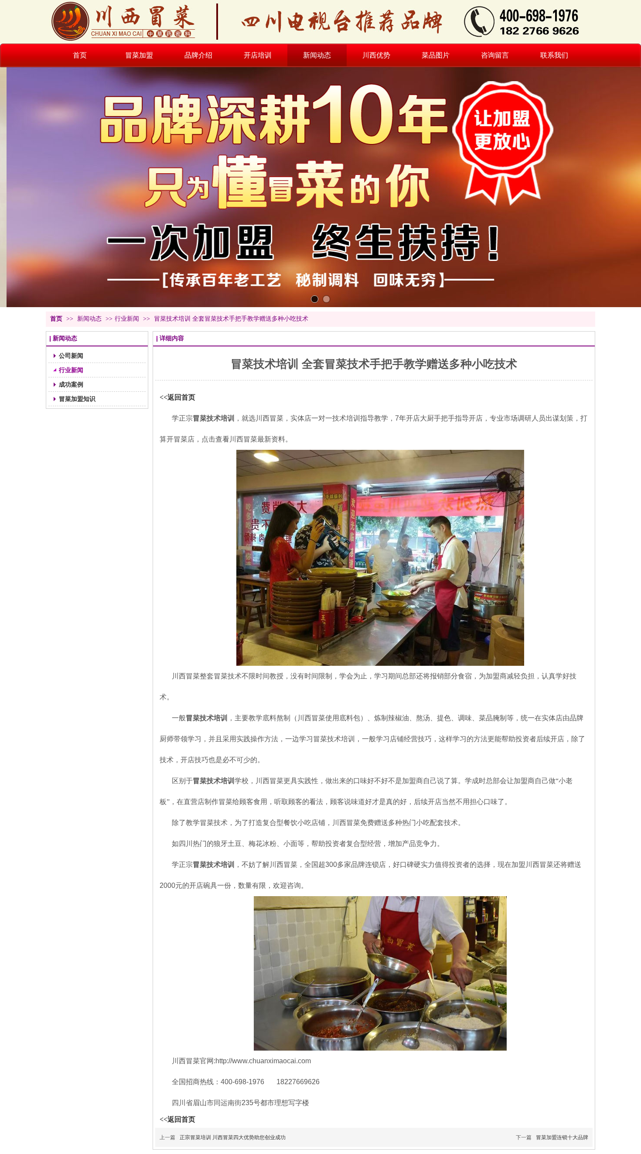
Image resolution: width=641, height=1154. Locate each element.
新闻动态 (90, 318)
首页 (56, 318)
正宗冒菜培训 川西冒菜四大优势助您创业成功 (233, 1137)
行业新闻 (127, 318)
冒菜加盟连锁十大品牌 (562, 1137)
